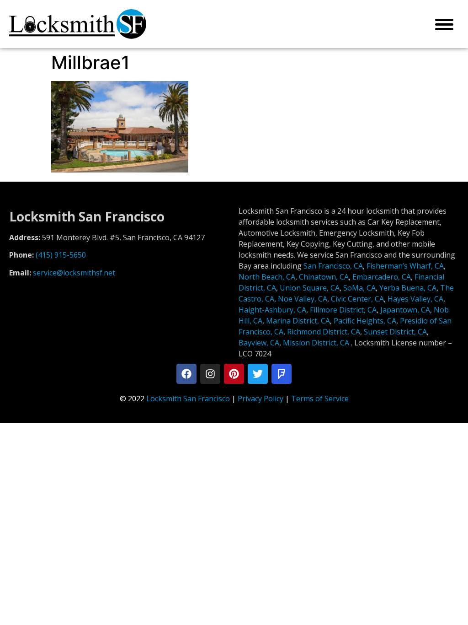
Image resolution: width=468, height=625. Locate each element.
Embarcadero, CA (381, 277)
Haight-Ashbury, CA (272, 310)
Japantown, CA (405, 310)
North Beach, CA (267, 277)
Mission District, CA (316, 343)
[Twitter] (258, 374)
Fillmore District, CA (343, 310)
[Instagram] (210, 374)
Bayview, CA (259, 343)
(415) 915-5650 (61, 255)
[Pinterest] (234, 374)
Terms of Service (320, 398)
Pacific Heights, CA (365, 321)
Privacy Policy (260, 398)
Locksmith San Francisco (188, 398)
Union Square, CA (310, 288)
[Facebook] (186, 374)
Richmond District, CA (323, 332)
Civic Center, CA (357, 299)
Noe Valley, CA (302, 299)
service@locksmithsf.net (74, 273)
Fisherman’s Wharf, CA (405, 266)
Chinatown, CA (324, 277)
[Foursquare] (281, 374)
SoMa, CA (359, 288)
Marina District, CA (298, 321)
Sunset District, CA (395, 332)
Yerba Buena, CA (407, 288)
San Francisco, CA (333, 266)
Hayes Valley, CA (415, 299)
